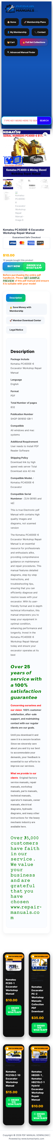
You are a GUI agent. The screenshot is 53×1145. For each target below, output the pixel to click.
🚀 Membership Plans (35, 22)
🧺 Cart (11, 42)
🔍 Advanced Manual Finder (21, 52)
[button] (45, 135)
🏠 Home (11, 22)
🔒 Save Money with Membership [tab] (20, 309)
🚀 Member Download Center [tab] (25, 320)
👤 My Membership (16, 32)
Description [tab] (16, 297)
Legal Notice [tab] (16, 329)
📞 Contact (39, 32)
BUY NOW (14, 266)
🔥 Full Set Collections (34, 42)
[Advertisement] (26, 86)
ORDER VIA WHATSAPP (34, 266)
